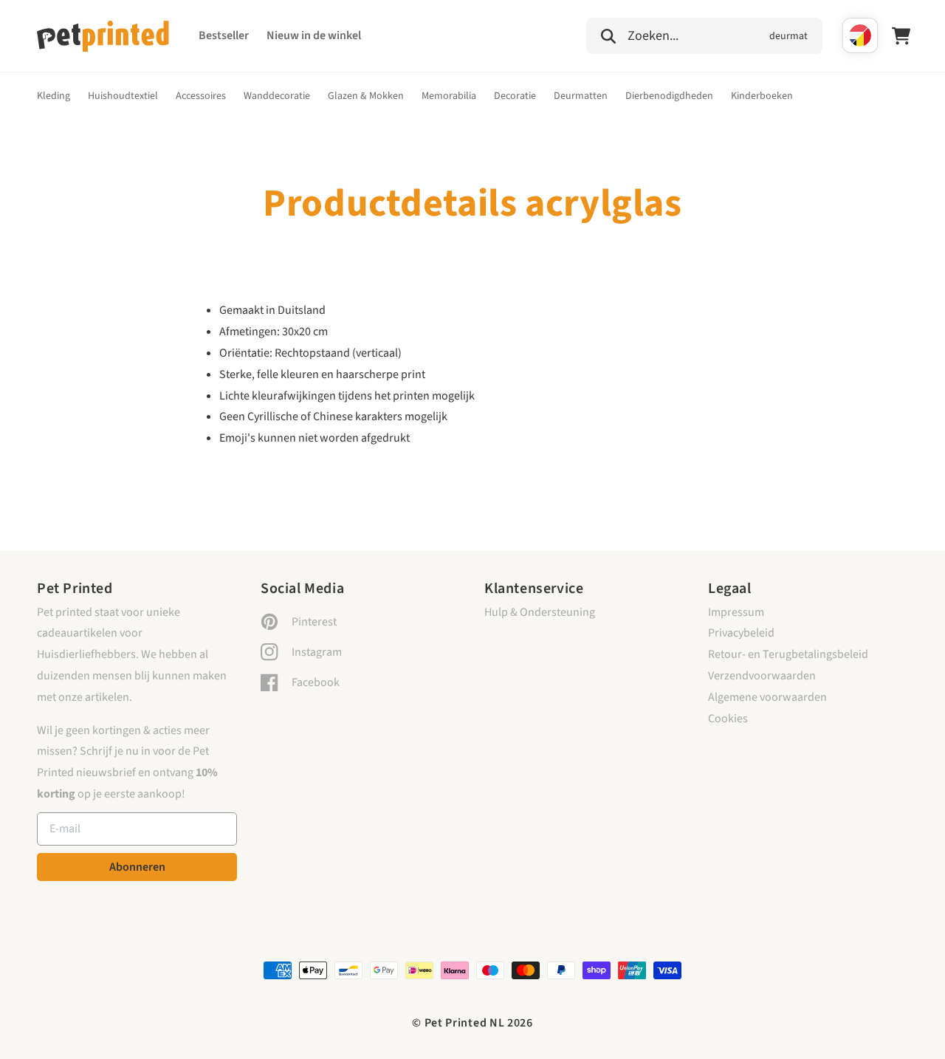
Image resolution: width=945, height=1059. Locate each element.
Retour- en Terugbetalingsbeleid (788, 654)
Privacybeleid (741, 633)
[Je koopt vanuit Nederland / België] (860, 35)
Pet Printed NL (465, 1023)
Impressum (736, 612)
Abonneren (137, 867)
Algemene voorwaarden (767, 697)
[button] (704, 34)
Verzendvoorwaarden (762, 676)
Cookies (728, 718)
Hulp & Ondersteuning (539, 612)
